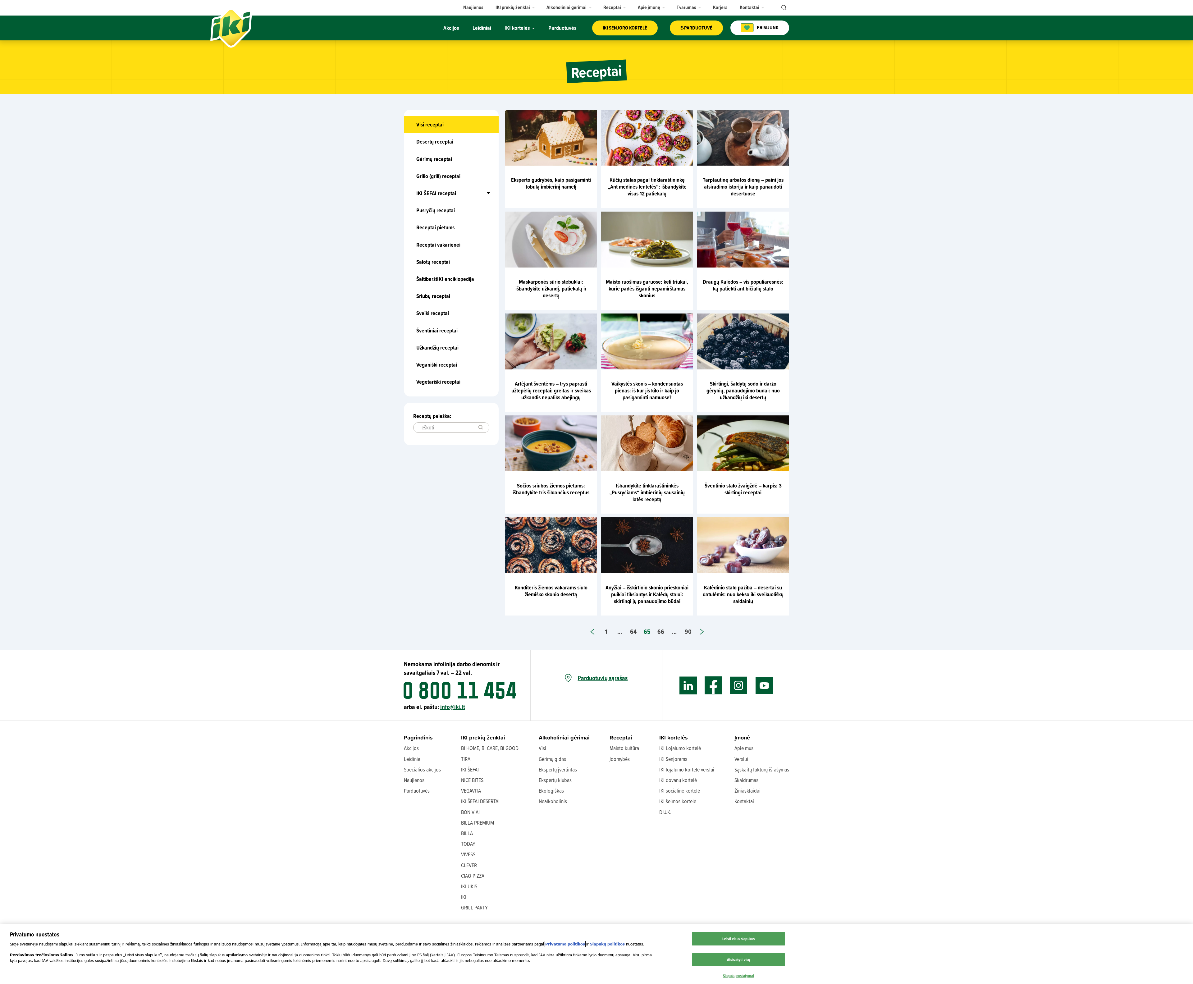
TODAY (468, 844)
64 (633, 631)
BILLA (467, 833)
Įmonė (742, 737)
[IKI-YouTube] (764, 685)
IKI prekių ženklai (483, 737)
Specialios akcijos (422, 769)
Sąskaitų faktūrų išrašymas (761, 769)
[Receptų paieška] (480, 427)
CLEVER (469, 865)
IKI (463, 897)
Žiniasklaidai (747, 790)
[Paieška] (783, 8)
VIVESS (468, 854)
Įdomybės (620, 759)
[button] (515, 7)
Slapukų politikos (607, 943)
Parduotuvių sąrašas (603, 678)
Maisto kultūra (624, 748)
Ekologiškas (551, 790)
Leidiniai (413, 759)
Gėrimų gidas (552, 759)
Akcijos (411, 748)
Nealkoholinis (553, 801)
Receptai (621, 737)
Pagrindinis (418, 737)
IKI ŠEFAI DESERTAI (480, 801)
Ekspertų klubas (555, 780)
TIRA (465, 759)
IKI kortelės (673, 737)
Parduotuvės (417, 790)
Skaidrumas (746, 780)
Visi (542, 748)
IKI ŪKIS (469, 886)
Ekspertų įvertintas (558, 769)
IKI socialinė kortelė (679, 790)
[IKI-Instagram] (738, 685)
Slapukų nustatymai (738, 975)
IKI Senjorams (673, 759)
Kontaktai (744, 801)
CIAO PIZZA (472, 876)
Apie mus (743, 748)
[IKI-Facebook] (713, 685)
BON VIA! (470, 812)
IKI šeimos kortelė (677, 801)
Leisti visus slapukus (738, 938)
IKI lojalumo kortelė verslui (686, 769)
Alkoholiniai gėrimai (564, 737)
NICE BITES (472, 780)
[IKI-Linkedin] (688, 685)
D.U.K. (665, 812)
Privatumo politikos (565, 943)
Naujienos (414, 780)
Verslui (741, 759)
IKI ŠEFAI (470, 769)
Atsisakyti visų (738, 959)
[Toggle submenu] (475, 193)
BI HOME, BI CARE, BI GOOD (490, 748)
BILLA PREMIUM (477, 822)
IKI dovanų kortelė (678, 780)
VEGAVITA (471, 790)
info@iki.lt (452, 706)
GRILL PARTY (474, 907)
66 (660, 631)
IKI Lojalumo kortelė (680, 748)
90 (688, 631)
